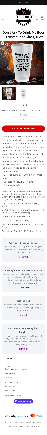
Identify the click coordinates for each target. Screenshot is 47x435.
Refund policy (37, 422)
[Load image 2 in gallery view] (23, 93)
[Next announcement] (42, 2)
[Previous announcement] (4, 2)
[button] (3, 17)
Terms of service (24, 426)
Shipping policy (36, 426)
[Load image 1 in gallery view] (9, 93)
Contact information (24, 430)
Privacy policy (12, 426)
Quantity (23, 115)
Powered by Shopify (25, 422)
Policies (9, 358)
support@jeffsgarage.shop (19, 369)
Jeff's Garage (14, 422)
